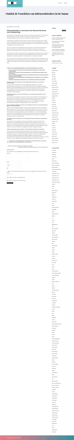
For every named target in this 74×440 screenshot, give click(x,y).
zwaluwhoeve (54, 429)
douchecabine (55, 235)
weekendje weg (55, 406)
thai (52, 379)
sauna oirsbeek (55, 357)
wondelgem (54, 419)
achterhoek (54, 161)
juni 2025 (53, 100)
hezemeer (54, 262)
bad (52, 188)
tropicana (54, 389)
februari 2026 (54, 83)
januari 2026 (54, 85)
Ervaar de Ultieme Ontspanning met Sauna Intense (58, 42)
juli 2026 (53, 72)
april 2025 (54, 104)
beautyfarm (54, 197)
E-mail (8, 165)
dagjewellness (54, 224)
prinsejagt (54, 317)
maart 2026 (54, 81)
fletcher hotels (55, 254)
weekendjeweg (55, 408)
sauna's (53, 360)
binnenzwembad (55, 207)
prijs (53, 313)
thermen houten (55, 387)
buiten (53, 211)
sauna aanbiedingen (56, 338)
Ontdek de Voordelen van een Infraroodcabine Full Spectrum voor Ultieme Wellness (58, 46)
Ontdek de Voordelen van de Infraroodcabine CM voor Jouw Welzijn (58, 54)
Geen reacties (16, 26)
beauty (53, 194)
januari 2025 (54, 110)
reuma (53, 334)
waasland (54, 404)
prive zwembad (55, 326)
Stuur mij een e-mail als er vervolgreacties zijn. (16, 177)
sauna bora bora (55, 340)
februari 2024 (54, 134)
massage (54, 302)
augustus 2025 (55, 96)
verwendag (54, 400)
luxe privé (54, 298)
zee (52, 425)
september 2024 (55, 119)
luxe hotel (54, 294)
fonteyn (53, 256)
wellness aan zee (55, 410)
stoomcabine (54, 372)
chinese (53, 216)
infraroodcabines (55, 275)
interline (53, 277)
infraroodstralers (27, 140)
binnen (53, 205)
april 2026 (54, 79)
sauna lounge (54, 353)
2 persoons (54, 152)
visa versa (54, 402)
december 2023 (55, 138)
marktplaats (54, 300)
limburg (53, 292)
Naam (8, 162)
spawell (53, 370)
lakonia (53, 285)
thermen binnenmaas (56, 383)
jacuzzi (53, 279)
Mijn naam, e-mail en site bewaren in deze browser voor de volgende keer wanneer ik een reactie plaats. (26, 172)
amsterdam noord (55, 173)
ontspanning (43, 140)
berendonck (54, 201)
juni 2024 (53, 125)
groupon (53, 258)
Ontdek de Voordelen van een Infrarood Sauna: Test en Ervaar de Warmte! (33, 147)
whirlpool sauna (55, 417)
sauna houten (54, 351)
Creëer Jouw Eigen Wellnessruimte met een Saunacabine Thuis (59, 38)
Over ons (60, 3)
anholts (53, 184)
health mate (54, 260)
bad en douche (55, 190)
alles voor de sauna (56, 165)
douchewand (54, 239)
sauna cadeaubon (55, 343)
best (53, 203)
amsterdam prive (55, 177)
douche (53, 233)
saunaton (54, 362)
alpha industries (55, 167)
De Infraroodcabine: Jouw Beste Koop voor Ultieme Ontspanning (58, 50)
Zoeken (54, 28)
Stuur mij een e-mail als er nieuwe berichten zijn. (16, 180)
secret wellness (55, 364)
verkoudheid (54, 398)
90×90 (53, 158)
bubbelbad (54, 209)
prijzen (53, 315)
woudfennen (54, 423)
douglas (53, 241)
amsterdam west (55, 180)
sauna (8, 142)
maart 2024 (54, 132)
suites (53, 374)
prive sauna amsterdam (56, 324)
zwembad (54, 432)
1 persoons (54, 150)
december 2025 (55, 87)
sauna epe (54, 349)
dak (52, 226)
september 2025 (55, 93)
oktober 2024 (54, 117)
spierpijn (11, 142)
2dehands (54, 154)
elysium (53, 249)
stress (14, 142)
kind (53, 283)
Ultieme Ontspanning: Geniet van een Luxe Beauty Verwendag (19, 146)
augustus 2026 (55, 70)
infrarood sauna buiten (56, 273)
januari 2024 (54, 136)
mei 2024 (54, 127)
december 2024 (55, 112)
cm (52, 218)
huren (53, 269)
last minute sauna (55, 290)
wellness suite (54, 415)
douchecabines (55, 237)
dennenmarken (55, 228)
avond (53, 186)
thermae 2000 (55, 381)
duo (52, 243)
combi (53, 220)
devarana (54, 230)
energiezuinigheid (18, 140)
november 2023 (55, 140)
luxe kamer (54, 296)
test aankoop (54, 376)
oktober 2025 (54, 91)
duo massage (54, 245)
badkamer (54, 192)
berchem (54, 199)
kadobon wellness (55, 281)
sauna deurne (54, 347)
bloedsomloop (12, 140)
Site (7, 168)
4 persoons (54, 156)
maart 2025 (54, 106)
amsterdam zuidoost (56, 182)
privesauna (54, 328)
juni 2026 (53, 74)
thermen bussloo (55, 385)
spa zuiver (54, 368)
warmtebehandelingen (20, 142)
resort (53, 332)
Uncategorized (55, 393)
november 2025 (55, 89)
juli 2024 (53, 123)
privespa (53, 330)
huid (23, 140)
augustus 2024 (55, 121)
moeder (53, 304)
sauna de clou (54, 345)
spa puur (53, 366)
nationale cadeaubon (56, 307)
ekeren (53, 247)
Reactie (8, 153)
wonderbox (54, 421)
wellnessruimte (28, 142)
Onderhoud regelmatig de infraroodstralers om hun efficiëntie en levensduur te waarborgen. (27, 79)
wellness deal (54, 412)
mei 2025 (53, 102)
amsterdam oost (55, 175)
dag (52, 222)
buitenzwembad (55, 213)
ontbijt (53, 309)
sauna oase (54, 355)
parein (53, 311)
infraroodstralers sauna (36, 140)
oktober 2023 (54, 142)
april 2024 (54, 129)
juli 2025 (53, 98)
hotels (53, 266)
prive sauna (54, 321)
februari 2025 (54, 108)
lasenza (53, 288)
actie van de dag (55, 163)
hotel (53, 264)
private (53, 319)
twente (53, 391)
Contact (65, 3)
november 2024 (55, 115)
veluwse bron (54, 396)
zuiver (53, 427)
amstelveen (54, 171)
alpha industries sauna (56, 169)
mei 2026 (53, 76)
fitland (53, 252)
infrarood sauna (55, 271)
